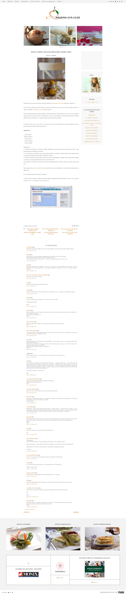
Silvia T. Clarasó (30, 321)
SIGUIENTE (27, 512)
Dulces (48, 55)
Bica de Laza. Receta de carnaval (70, 233)
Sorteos (53, 55)
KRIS (28, 361)
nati (27, 282)
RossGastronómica (91, 133)
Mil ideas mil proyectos (92, 120)
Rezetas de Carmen (91, 130)
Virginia (28, 462)
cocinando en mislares (31, 389)
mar (27, 264)
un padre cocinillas (31, 473)
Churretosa (29, 417)
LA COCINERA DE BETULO (33, 379)
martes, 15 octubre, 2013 (32, 424)
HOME (4, 1)
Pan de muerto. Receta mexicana (51, 233)
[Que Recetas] (60, 577)
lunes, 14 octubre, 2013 (31, 250)
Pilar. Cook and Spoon (32, 330)
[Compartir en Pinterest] (76, 225)
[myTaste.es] (94, 582)
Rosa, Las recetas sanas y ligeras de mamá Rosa (37, 275)
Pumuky (28, 297)
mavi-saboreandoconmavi (32, 455)
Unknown (29, 310)
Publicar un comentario (30, 509)
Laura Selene (29, 247)
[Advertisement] (86, 60)
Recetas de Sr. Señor (92, 127)
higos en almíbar (37, 168)
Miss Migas (29, 500)
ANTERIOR (76, 512)
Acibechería (91, 115)
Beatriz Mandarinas (31, 438)
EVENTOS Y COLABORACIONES (48, 1)
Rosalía (28, 254)
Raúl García (29, 396)
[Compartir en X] (74, 225)
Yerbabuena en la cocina (57, 103)
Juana (28, 339)
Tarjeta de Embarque (92, 136)
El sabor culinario (91, 117)
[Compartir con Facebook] (72, 225)
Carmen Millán (30, 406)
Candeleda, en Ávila (38, 109)
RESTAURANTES (25, 1)
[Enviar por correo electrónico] (78, 225)
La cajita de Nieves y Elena (32, 488)
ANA (28, 428)
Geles (28, 480)
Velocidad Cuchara (92, 138)
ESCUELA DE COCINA (35, 1)
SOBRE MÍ (9, 1)
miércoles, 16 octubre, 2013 (32, 496)
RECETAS (17, 1)
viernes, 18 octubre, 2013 (32, 506)
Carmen (67, 113)
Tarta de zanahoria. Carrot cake (32, 233)
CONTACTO (59, 1)
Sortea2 (30, 180)
